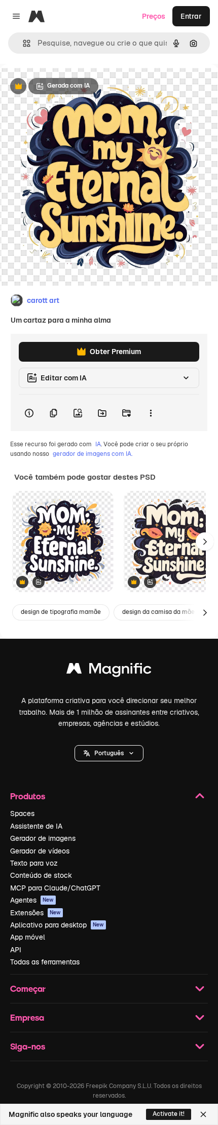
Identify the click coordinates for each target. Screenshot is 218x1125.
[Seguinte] (205, 541)
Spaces (22, 813)
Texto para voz (34, 863)
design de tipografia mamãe (61, 612)
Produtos (27, 796)
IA (98, 444)
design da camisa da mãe (158, 612)
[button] (109, 753)
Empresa (27, 1017)
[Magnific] (109, 671)
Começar (28, 988)
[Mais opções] (150, 413)
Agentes (32, 900)
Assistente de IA (36, 826)
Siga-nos (27, 1046)
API (15, 949)
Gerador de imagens (43, 838)
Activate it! (169, 1114)
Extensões (35, 912)
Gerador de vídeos (39, 851)
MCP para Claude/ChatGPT (55, 888)
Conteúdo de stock (41, 875)
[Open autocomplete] (23, 43)
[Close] (203, 1114)
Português (109, 753)
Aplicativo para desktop (57, 924)
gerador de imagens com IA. (92, 454)
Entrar (191, 16)
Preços (153, 16)
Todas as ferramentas (45, 961)
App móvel (27, 937)
